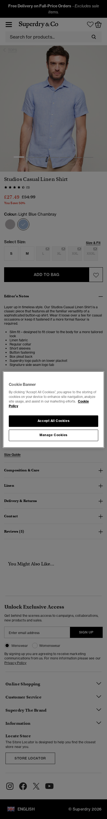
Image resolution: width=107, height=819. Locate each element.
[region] (54, 409)
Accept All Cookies (53, 421)
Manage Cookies (53, 435)
